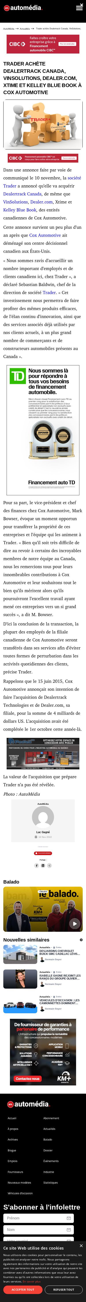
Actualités (25, 29)
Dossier (47, 1150)
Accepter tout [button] (23, 1290)
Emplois (12, 1161)
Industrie (48, 1172)
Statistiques (50, 1182)
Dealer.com (41, 202)
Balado (47, 1139)
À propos (13, 1128)
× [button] (81, 1246)
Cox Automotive (45, 235)
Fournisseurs (15, 1172)
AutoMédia (8, 29)
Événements (51, 1161)
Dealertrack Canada (22, 194)
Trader (49, 292)
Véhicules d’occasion (20, 1193)
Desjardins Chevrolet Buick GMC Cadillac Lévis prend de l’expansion (58, 953)
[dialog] (43, 1271)
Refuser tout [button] (63, 1290)
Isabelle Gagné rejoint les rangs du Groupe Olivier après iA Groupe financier (60, 977)
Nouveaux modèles (19, 1182)
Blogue (12, 1150)
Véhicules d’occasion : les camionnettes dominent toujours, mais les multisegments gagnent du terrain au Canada (59, 1002)
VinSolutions (15, 202)
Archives (13, 1139)
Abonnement (51, 1118)
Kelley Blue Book (19, 210)
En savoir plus (32, 1281)
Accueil (12, 1118)
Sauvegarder (44, 853)
